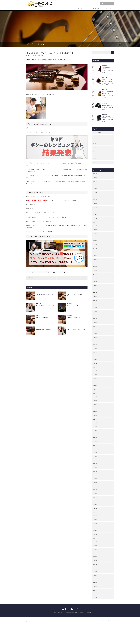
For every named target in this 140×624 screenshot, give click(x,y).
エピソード (95, 158)
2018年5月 (95, 541)
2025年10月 (95, 211)
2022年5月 (95, 363)
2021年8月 (95, 396)
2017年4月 (95, 590)
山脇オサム (43, 55)
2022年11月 (95, 341)
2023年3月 (95, 326)
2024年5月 (95, 274)
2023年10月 (95, 300)
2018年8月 (95, 530)
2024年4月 (95, 277)
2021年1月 (95, 422)
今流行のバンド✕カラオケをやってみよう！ (44, 295)
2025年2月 (95, 240)
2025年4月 (95, 233)
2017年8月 (95, 575)
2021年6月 (95, 404)
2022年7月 (95, 356)
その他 (31, 48)
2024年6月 (95, 270)
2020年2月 (95, 463)
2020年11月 (95, 430)
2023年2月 (95, 330)
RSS (29, 621)
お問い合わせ (108, 8)
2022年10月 (95, 344)
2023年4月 (95, 322)
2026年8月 (95, 173)
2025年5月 (95, 229)
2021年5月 (95, 408)
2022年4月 (95, 367)
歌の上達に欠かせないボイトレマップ (44, 305)
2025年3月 (95, 237)
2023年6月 (95, 315)
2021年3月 (95, 415)
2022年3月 (95, 370)
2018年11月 (95, 519)
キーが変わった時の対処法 (73, 317)
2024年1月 (95, 289)
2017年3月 (95, 593)
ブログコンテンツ (97, 8)
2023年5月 (95, 318)
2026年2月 (95, 196)
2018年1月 (95, 556)
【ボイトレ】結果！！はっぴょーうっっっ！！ (76, 330)
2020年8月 (95, 441)
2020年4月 (95, 456)
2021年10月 (95, 389)
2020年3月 (95, 460)
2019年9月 (95, 482)
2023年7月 (95, 311)
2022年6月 (95, 359)
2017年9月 (95, 571)
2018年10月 (95, 523)
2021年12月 (95, 382)
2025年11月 (95, 207)
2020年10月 (95, 434)
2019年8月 (95, 486)
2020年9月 (95, 437)
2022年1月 (95, 378)
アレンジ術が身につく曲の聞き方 (43, 329)
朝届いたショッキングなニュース (75, 305)
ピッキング (95, 143)
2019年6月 (95, 493)
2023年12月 (95, 292)
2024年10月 (95, 255)
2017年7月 (95, 579)
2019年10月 (95, 478)
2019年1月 (95, 512)
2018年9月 (95, 527)
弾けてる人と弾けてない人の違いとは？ (75, 295)
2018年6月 (95, 538)
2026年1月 (95, 199)
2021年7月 (95, 400)
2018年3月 (95, 549)
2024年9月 (95, 259)
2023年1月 (95, 333)
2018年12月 (95, 515)
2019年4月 (95, 501)
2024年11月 (95, 251)
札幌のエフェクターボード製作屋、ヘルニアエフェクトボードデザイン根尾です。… (107, 70)
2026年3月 (95, 192)
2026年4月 (95, 188)
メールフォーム (108, 3)
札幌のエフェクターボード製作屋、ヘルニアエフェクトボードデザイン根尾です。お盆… (107, 82)
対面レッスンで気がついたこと (43, 317)
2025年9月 (95, 214)
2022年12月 (95, 337)
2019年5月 (95, 497)
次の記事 (82, 278)
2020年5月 (95, 452)
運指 (93, 140)
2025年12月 (95, 203)
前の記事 (31, 278)
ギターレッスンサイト (83, 8)
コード (94, 151)
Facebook (26, 621)
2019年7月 (95, 489)
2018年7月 (95, 534)
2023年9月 (95, 303)
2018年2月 (95, 553)
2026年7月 (95, 177)
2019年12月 (95, 471)
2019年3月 (95, 504)
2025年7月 (95, 222)
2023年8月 (95, 307)
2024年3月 (95, 281)
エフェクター (95, 136)
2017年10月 (95, 567)
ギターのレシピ (70, 609)
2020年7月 (95, 445)
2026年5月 (95, 185)
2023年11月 (95, 296)
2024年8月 (95, 263)
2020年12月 (95, 426)
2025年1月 (95, 244)
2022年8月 (95, 352)
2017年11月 (95, 564)
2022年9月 (95, 348)
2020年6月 (95, 448)
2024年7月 (95, 266)
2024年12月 (95, 248)
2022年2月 (95, 374)
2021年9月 (95, 393)
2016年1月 (95, 597)
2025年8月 (95, 218)
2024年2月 (95, 285)
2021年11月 (95, 385)
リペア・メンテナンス (97, 132)
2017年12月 (95, 560)
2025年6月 (95, 225)
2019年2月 (95, 508)
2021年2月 (95, 419)
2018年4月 (95, 545)
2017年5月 (95, 586)
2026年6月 (95, 181)
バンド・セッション (97, 154)
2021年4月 (95, 411)
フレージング (95, 147)
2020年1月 (95, 467)
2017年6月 (95, 582)
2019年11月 (95, 475)
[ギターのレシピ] (40, 4)
